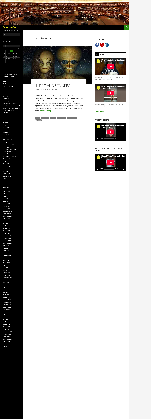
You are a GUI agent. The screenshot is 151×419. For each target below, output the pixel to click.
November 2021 (7, 304)
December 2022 (7, 277)
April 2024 (6, 250)
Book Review (6, 132)
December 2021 (7, 302)
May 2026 (6, 199)
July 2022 (5, 287)
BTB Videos (104, 54)
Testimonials (108, 27)
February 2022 (7, 299)
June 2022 (6, 290)
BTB (42, 82)
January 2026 (6, 208)
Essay (4, 161)
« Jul (5, 64)
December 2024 (7, 236)
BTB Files (5, 142)
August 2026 (6, 191)
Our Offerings (47, 27)
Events (76, 27)
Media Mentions (87, 27)
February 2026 (7, 206)
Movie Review (7, 173)
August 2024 (6, 245)
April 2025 (6, 226)
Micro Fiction (72, 118)
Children (45, 118)
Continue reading (46, 111)
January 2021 (6, 329)
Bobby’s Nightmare (8, 86)
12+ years (6, 122)
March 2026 (6, 204)
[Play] (98, 139)
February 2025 (7, 231)
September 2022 (7, 282)
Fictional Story (50, 82)
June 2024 (6, 248)
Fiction (53, 118)
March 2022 (6, 297)
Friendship (61, 118)
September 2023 (7, 260)
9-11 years (6, 127)
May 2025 (6, 223)
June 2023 (6, 268)
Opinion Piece (7, 176)
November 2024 (7, 238)
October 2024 (7, 240)
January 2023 (6, 275)
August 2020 (6, 341)
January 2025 (6, 233)
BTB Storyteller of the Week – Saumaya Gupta (109, 104)
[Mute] (120, 139)
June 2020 (6, 346)
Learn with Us (119, 27)
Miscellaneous (7, 171)
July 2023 (5, 265)
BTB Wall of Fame (8, 154)
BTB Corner (68, 27)
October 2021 (7, 307)
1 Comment (108, 79)
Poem (4, 178)
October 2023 (7, 258)
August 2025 (6, 218)
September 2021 (7, 309)
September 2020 (7, 339)
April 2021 (6, 322)
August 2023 (6, 263)
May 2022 (6, 292)
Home (30, 27)
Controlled (6, 84)
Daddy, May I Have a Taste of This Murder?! (11, 110)
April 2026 (6, 201)
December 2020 (7, 331)
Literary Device (7, 166)
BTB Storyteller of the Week (10, 144)
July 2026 (5, 194)
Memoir (5, 168)
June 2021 (6, 317)
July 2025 (5, 221)
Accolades (98, 27)
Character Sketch (8, 159)
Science (38, 120)
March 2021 (6, 324)
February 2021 (7, 327)
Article (5, 130)
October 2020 (7, 336)
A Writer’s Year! (7, 79)
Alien (37, 118)
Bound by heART (7, 135)
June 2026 (6, 196)
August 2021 (6, 312)
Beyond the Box (9, 27)
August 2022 (6, 285)
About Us (37, 27)
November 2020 (7, 334)
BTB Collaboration (8, 140)
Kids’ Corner (58, 27)
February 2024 (7, 253)
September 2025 (7, 216)
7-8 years (38, 82)
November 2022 (7, 280)
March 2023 (6, 272)
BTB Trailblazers (7, 147)
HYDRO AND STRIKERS (52, 85)
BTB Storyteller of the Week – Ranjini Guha (109, 77)
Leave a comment (52, 89)
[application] (110, 132)
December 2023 (7, 255)
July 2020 (5, 344)
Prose (4, 181)
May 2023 (6, 270)
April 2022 (6, 295)
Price (4, 81)
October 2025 (7, 213)
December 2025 (7, 211)
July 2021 (5, 314)
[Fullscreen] (124, 139)
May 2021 (6, 319)
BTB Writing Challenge (9, 156)
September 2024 (7, 243)
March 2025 (6, 228)
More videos (100, 111)
